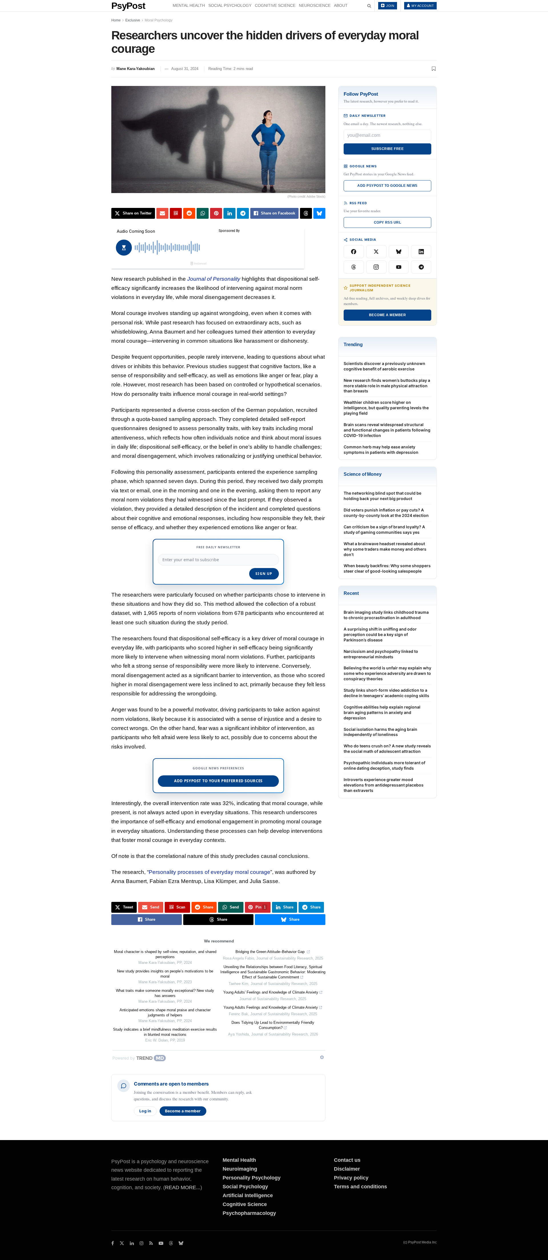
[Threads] (354, 267)
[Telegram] (421, 267)
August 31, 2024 (184, 69)
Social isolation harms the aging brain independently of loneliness (380, 732)
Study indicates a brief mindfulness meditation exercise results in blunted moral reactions (165, 1032)
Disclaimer (347, 1169)
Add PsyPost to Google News (387, 186)
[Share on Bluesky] (319, 213)
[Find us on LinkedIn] (132, 1243)
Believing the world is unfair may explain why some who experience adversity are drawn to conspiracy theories (387, 673)
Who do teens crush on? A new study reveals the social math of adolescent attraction (387, 748)
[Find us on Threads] (171, 1243)
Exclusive (132, 20)
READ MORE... (182, 1187)
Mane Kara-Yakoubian (135, 69)
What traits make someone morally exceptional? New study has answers (165, 993)
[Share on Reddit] (189, 213)
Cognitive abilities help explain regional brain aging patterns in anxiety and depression (382, 712)
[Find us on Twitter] (122, 1243)
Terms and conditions (360, 1186)
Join (389, 5)
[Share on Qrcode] (176, 213)
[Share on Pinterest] (216, 213)
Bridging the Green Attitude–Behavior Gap (270, 952)
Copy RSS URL (387, 222)
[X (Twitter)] (376, 251)
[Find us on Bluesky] (181, 1243)
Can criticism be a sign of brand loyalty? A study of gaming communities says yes (384, 529)
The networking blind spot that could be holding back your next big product (382, 496)
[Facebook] (354, 251)
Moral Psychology (158, 20)
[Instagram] (376, 267)
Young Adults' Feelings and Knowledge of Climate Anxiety (270, 992)
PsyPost (128, 5)
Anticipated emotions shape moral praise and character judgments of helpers (165, 1012)
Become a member (183, 1111)
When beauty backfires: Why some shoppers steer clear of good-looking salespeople (387, 568)
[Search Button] (369, 5)
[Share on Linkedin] (229, 213)
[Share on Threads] (306, 213)
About (341, 5)
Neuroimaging (240, 1169)
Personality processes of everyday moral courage (209, 872)
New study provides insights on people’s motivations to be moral (165, 973)
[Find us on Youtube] (161, 1243)
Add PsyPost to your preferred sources (218, 780)
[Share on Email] (162, 213)
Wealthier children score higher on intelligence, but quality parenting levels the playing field (386, 408)
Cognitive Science (275, 5)
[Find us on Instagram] (142, 1243)
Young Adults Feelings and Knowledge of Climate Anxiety (270, 1007)
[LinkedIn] (421, 251)
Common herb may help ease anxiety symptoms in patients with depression (381, 449)
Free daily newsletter (218, 547)
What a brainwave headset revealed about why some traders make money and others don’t (385, 549)
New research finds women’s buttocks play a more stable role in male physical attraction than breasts (387, 386)
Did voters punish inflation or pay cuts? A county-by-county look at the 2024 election (386, 512)
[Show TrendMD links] (322, 1057)
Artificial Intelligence (248, 1195)
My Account (422, 5)
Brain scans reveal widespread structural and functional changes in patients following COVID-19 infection (387, 430)
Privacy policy (351, 1178)
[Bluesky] (399, 251)
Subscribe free (387, 149)
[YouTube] (399, 267)
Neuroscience (315, 5)
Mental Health (189, 5)
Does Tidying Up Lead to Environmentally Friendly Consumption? (272, 1025)
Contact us (347, 1160)
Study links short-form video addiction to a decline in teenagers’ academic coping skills (386, 693)
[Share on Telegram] (243, 213)
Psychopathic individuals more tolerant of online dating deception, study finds (384, 765)
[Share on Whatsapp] (203, 213)
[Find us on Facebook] (112, 1243)
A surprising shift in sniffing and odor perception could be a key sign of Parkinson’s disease (380, 634)
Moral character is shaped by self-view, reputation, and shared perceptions (165, 954)
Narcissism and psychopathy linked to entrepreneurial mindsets (381, 654)
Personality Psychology (252, 1178)
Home (116, 20)
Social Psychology (229, 5)
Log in (145, 1111)
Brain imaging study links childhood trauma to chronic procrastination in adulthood (386, 615)
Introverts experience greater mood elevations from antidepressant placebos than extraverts (384, 785)
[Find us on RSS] (151, 1243)
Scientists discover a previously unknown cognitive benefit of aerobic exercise (384, 366)
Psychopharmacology (249, 1213)
